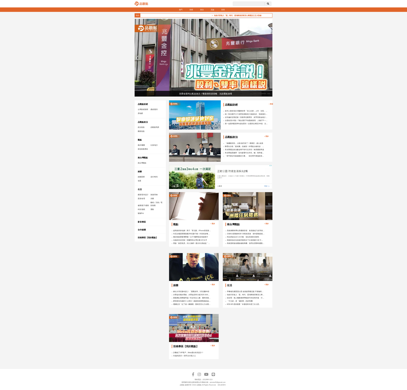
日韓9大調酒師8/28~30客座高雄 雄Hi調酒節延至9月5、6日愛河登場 (246, 234)
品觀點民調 (155, 127)
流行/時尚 (154, 177)
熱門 (180, 10)
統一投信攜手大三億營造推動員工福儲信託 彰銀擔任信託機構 (246, 114)
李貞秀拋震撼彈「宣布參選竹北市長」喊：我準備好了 (244, 153)
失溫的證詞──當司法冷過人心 (184, 356)
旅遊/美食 (154, 195)
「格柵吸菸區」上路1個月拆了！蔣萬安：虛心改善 (244, 143)
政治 (202, 10)
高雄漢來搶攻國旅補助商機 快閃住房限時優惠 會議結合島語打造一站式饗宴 (246, 243)
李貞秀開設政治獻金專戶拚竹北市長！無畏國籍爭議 (244, 149)
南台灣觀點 (143, 158)
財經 (191, 10)
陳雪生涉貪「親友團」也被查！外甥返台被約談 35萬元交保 (244, 146)
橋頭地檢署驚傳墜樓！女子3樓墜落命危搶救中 (190, 237)
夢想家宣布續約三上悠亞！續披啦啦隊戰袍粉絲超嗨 (192, 301)
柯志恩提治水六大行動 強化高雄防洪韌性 (243, 237)
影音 (223, 10)
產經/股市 (154, 109)
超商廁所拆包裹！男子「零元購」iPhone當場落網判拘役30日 (192, 230)
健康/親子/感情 (143, 205)
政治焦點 (141, 127)
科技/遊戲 (141, 209)
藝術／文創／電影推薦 (156, 204)
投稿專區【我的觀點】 (148, 237)
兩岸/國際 (141, 145)
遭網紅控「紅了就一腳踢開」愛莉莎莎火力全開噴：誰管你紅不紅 (192, 304)
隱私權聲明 (222, 385)
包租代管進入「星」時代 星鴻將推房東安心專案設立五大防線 (221, 15)
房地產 (140, 113)
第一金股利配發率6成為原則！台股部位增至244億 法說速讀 (246, 123)
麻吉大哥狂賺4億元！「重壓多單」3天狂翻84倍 (191, 291)
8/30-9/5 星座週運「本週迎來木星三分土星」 (244, 304)
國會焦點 (141, 131)
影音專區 (142, 222)
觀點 (140, 140)
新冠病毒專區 (143, 149)
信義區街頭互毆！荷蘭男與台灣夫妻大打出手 (190, 240)
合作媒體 (142, 230)
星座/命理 (141, 198)
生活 (140, 189)
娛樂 (140, 171)
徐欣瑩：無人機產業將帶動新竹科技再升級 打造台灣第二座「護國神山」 (246, 298)
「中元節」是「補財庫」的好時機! (240, 301)
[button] (269, 58)
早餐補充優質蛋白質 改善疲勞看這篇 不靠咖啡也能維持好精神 (246, 291)
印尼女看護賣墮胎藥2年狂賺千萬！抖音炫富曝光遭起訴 (192, 234)
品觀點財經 (143, 104)
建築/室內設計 (143, 195)
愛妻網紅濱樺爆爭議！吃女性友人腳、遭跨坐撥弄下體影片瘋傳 (192, 298)
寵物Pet (141, 213)
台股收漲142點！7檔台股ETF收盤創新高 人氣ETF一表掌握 (246, 120)
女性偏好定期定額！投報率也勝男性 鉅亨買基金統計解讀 (246, 117)
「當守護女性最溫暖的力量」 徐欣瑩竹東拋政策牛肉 (244, 156)
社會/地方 (154, 145)
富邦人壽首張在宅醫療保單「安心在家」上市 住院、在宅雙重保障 (246, 111)
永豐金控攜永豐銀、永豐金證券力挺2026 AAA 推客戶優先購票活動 (192, 294)
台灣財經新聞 (143, 109)
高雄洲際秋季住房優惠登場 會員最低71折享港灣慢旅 (246, 230)
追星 (139, 181)
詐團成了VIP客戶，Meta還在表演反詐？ (188, 352)
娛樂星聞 (141, 177)
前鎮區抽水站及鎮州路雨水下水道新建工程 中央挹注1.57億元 (246, 240)
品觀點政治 (143, 122)
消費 (152, 198)
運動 (152, 209)
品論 (212, 10)
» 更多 (271, 104)
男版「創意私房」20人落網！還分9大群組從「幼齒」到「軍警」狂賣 (192, 243)
